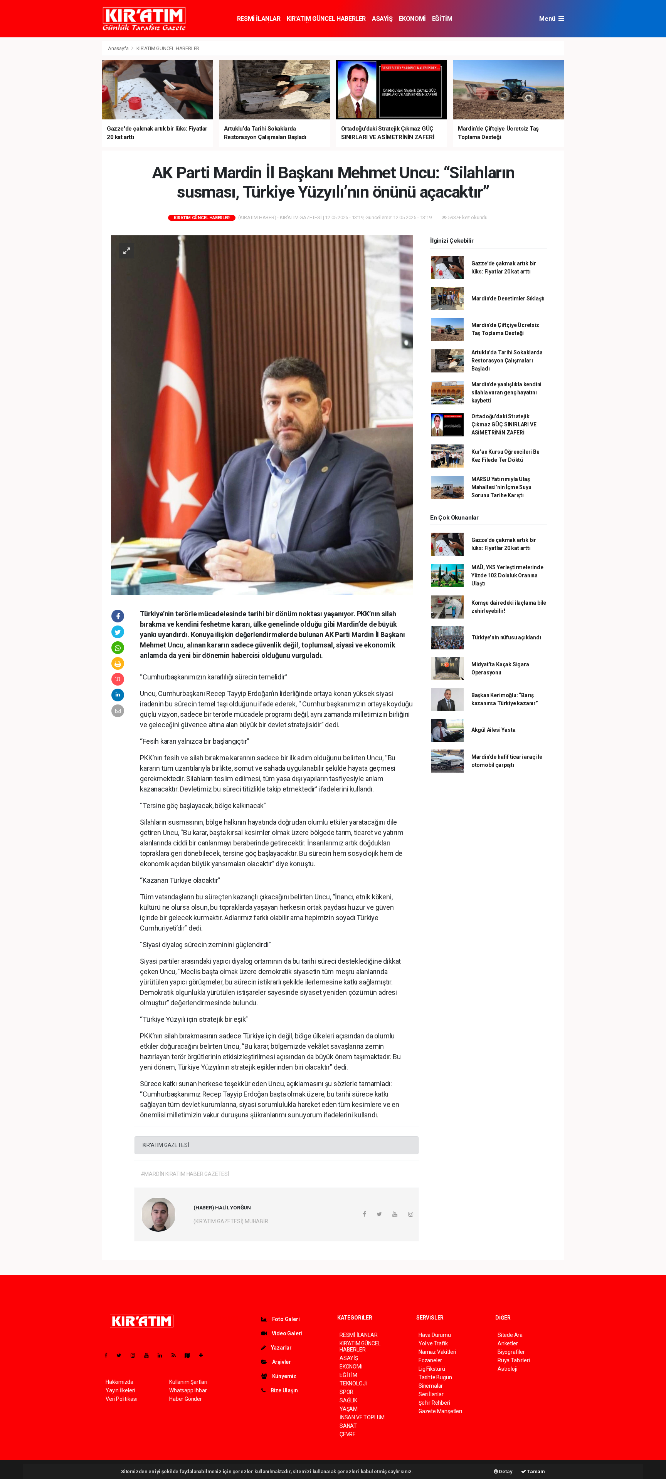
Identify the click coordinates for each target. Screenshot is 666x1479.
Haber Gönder (185, 1399)
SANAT (348, 1426)
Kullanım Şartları (188, 1382)
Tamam (535, 1471)
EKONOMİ (412, 18)
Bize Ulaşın (283, 1390)
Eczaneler (430, 1360)
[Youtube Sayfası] (149, 1355)
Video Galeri (286, 1333)
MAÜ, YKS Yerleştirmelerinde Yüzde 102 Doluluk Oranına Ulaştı (507, 575)
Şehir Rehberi (434, 1403)
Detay (505, 1471)
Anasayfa (119, 48)
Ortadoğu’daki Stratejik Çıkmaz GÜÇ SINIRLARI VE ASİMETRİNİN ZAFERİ (503, 424)
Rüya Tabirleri (514, 1360)
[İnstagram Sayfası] (136, 1355)
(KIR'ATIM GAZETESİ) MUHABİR (230, 1221)
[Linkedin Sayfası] (163, 1355)
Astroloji (507, 1369)
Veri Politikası (121, 1399)
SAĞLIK (348, 1400)
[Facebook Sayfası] (109, 1355)
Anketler (508, 1343)
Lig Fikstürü (432, 1369)
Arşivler (281, 1362)
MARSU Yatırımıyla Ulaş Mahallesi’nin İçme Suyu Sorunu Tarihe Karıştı (501, 487)
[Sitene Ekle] (204, 1355)
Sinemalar (431, 1386)
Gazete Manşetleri (440, 1411)
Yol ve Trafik (433, 1343)
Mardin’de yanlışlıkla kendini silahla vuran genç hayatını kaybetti (506, 392)
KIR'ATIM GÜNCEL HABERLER (326, 18)
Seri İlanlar (431, 1394)
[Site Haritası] (190, 1355)
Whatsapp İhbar (188, 1390)
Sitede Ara (510, 1335)
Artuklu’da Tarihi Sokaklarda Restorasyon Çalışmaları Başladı (507, 360)
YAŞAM (349, 1409)
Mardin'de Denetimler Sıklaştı (508, 298)
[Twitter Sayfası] (122, 1355)
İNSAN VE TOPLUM (362, 1417)
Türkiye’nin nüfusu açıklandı (506, 637)
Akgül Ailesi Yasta (493, 730)
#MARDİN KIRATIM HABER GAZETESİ (185, 1174)
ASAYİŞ (382, 18)
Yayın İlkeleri (120, 1390)
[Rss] (177, 1355)
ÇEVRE (348, 1434)
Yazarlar (281, 1348)
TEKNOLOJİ (353, 1383)
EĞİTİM (442, 18)
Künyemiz (283, 1376)
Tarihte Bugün (435, 1377)
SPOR (346, 1392)
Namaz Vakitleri (437, 1352)
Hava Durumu (435, 1335)
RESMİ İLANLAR (259, 18)
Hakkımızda (119, 1382)
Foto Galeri (285, 1319)
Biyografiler (511, 1352)
